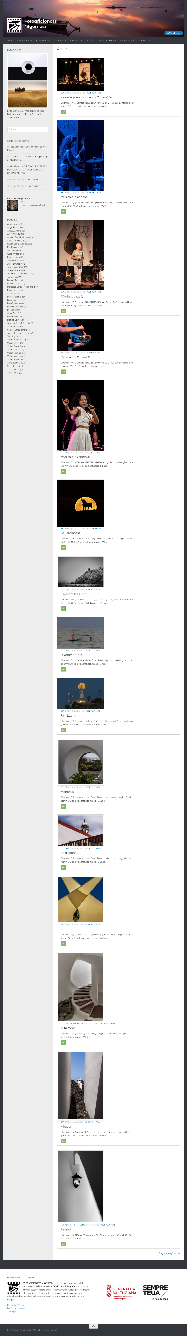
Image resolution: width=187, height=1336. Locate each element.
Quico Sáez (12, 313)
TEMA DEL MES (106, 40)
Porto (23, 201)
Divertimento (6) (72, 655)
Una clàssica (33, 186)
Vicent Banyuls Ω (15, 339)
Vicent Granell (13, 349)
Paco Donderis (16, 147)
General (65, 93)
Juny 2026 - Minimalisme (73, 1023)
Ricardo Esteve (13, 320)
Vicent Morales (14, 356)
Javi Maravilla (13, 260)
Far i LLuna (68, 715)
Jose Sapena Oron (15, 267)
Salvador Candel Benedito (18, 323)
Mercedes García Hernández (20, 287)
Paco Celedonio (14, 297)
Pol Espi (10, 310)
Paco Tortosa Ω (14, 303)
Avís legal (11, 1311)
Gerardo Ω (12, 250)
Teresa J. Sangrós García (18, 333)
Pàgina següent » (169, 1253)
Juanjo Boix (12, 277)
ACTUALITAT (87, 40)
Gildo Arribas (13, 254)
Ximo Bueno (15, 166)
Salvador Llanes (14, 326)
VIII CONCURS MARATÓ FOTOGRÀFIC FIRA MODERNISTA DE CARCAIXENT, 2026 (27, 169)
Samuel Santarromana (17, 330)
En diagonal (69, 853)
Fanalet (66, 1229)
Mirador (66, 1126)
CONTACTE (144, 40)
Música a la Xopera (74, 197)
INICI (9, 40)
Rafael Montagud (14, 316)
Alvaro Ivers (12, 224)
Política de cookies (15, 1305)
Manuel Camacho (15, 283)
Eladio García (13, 247)
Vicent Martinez (14, 353)
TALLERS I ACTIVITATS (65, 40)
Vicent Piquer (13, 359)
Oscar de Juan (13, 293)
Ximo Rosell (12, 366)
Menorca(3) (68, 792)
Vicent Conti (12, 343)
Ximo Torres (12, 373)
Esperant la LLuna (73, 594)
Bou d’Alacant (70, 533)
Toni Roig (11, 336)
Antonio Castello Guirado (18, 237)
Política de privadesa (16, 1308)
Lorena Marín (13, 280)
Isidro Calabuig (14, 257)
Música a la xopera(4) (75, 457)
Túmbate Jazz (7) (72, 296)
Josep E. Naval (94, 93)
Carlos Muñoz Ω (14, 241)
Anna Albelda (13, 234)
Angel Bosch (13, 227)
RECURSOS (126, 40)
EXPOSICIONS (43, 40)
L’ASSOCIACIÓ (23, 40)
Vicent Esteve (13, 346)
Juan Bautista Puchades (21, 156)
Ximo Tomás (13, 369)
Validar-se (174, 33)
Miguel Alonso (13, 290)
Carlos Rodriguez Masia (18, 244)
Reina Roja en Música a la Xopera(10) (86, 97)
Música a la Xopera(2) (75, 357)
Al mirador (68, 1028)
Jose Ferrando (13, 264)
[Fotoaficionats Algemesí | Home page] (14, 25)
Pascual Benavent (15, 307)
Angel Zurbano (14, 231)
